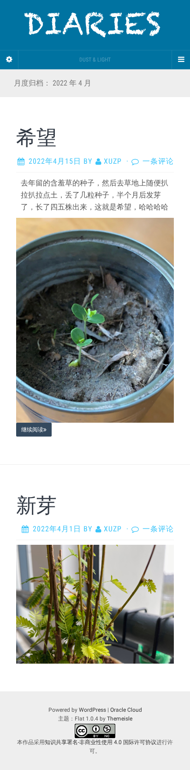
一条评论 (158, 161)
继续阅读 (32, 429)
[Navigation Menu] (181, 59)
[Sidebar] (9, 59)
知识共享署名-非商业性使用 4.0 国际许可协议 (100, 742)
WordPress (92, 710)
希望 (36, 136)
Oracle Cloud (126, 710)
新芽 (36, 504)
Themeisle (119, 718)
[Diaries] (95, 25)
